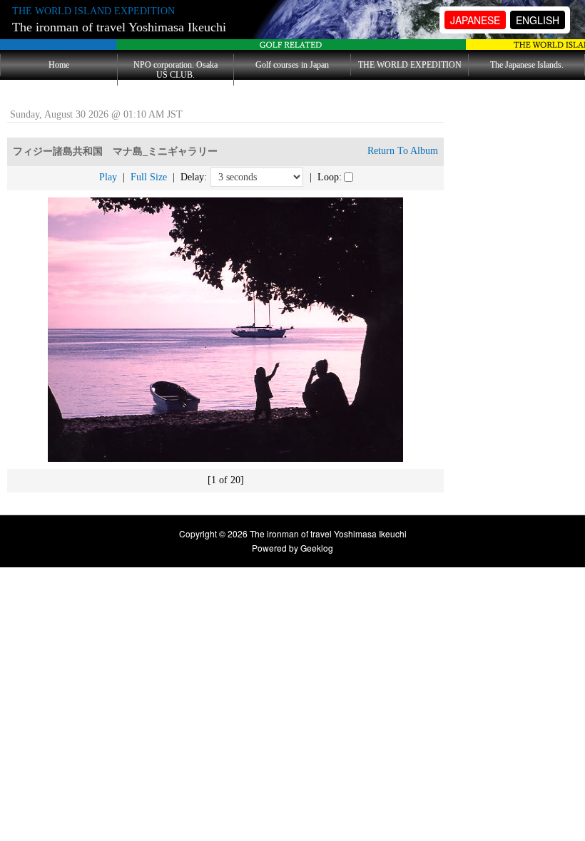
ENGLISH (537, 20)
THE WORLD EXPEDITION (410, 65)
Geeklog (316, 548)
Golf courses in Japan (292, 65)
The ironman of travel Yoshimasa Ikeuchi (119, 27)
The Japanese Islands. (527, 65)
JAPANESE (475, 20)
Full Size (149, 177)
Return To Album (402, 150)
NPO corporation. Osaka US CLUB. (175, 70)
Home (59, 65)
